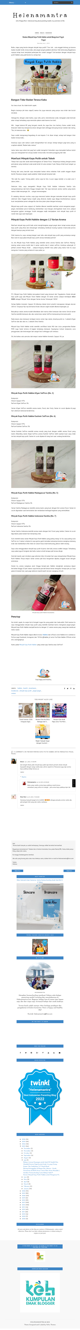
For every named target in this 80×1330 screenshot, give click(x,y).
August (26, 1158)
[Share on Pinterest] (71, 688)
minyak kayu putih (26, 691)
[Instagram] (31, 1052)
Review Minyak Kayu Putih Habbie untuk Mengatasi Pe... (41, 1175)
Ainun (22, 762)
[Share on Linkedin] (74, 688)
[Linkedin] (54, 1052)
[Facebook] (20, 1052)
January (26, 1189)
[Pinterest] (43, 1052)
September (27, 1155)
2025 (24, 1141)
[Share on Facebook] (65, 688)
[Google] (37, 1052)
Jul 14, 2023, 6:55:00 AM (43, 782)
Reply (22, 772)
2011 (23, 1212)
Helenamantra (40, 15)
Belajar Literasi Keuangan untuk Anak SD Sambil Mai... (41, 1162)
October (27, 1153)
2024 (24, 1144)
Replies (24, 777)
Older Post (69, 870)
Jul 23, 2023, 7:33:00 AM (33, 797)
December (27, 1148)
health (42, 32)
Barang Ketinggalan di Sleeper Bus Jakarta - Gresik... (40, 1168)
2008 (24, 1219)
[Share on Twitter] (67, 688)
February (27, 1186)
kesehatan (49, 32)
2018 (24, 1200)
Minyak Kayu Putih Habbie (28, 645)
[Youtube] (48, 1052)
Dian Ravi (23, 797)
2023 (24, 1146)
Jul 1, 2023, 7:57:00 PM (30, 761)
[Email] (59, 1052)
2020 (24, 1195)
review (13, 693)
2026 (24, 1139)
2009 (24, 1216)
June (25, 1177)
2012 (24, 1209)
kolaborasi (14, 691)
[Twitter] (25, 1052)
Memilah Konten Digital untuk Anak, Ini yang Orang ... (40, 1164)
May (25, 1179)
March (26, 1184)
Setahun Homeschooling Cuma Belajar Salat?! (38, 1173)
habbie (37, 32)
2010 (24, 1214)
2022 (24, 1191)
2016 (24, 1205)
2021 (24, 1193)
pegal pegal (37, 691)
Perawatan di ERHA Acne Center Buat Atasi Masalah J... (41, 1170)
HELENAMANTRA (37, 1322)
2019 (24, 1198)
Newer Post (17, 870)
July (25, 1160)
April (25, 1182)
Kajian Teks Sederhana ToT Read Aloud (36, 1166)
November (27, 1151)
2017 (23, 1202)
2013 (24, 1207)
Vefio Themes (51, 1325)
